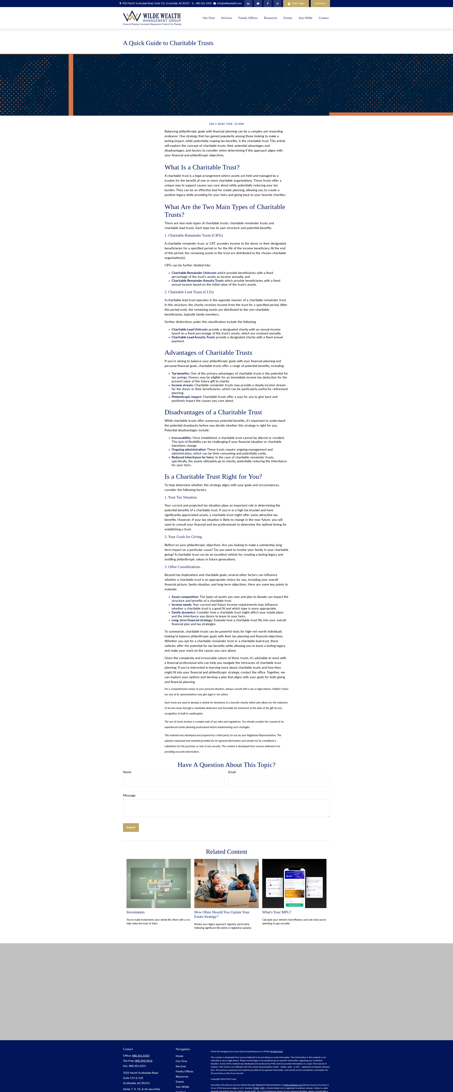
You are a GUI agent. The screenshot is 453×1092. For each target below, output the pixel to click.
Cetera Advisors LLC (293, 1085)
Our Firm (181, 1061)
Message (129, 795)
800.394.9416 (143, 1060)
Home (179, 1056)
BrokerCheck (277, 1051)
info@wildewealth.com (229, 3)
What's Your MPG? (276, 912)
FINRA (256, 1088)
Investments (136, 912)
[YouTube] (258, 3)
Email (232, 772)
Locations (320, 3)
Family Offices (184, 1071)
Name (127, 772)
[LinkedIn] (248, 3)
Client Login (298, 3)
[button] (208, 18)
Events (180, 1081)
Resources (182, 1076)
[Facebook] (268, 3)
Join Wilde (182, 1086)
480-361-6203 (204, 3)
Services (181, 1066)
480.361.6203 (140, 1055)
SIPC (262, 1088)
